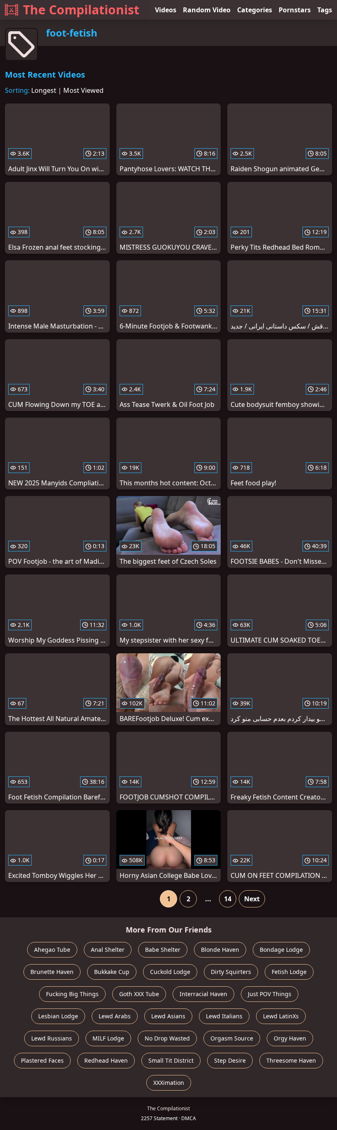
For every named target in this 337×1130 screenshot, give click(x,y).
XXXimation (168, 1082)
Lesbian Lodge (58, 1016)
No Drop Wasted (167, 1038)
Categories (254, 9)
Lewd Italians (224, 1016)
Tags (324, 9)
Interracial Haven (203, 994)
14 (227, 898)
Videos (165, 9)
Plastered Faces (42, 1060)
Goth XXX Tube (139, 994)
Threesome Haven (291, 1060)
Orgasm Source (231, 1038)
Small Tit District (171, 1060)
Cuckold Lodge (170, 972)
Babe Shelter (162, 949)
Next (252, 898)
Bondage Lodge (281, 949)
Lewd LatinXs (281, 1016)
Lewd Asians (168, 1016)
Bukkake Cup (111, 972)
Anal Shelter (108, 949)
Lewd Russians (51, 1038)
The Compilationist (81, 9)
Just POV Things (269, 994)
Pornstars (295, 9)
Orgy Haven (290, 1038)
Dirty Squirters (231, 972)
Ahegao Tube (52, 949)
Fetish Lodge (289, 972)
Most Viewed (83, 90)
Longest (43, 90)
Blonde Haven (220, 949)
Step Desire (230, 1060)
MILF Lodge (108, 1038)
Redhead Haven (106, 1060)
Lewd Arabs (115, 1016)
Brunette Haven (52, 972)
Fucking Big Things (72, 994)
